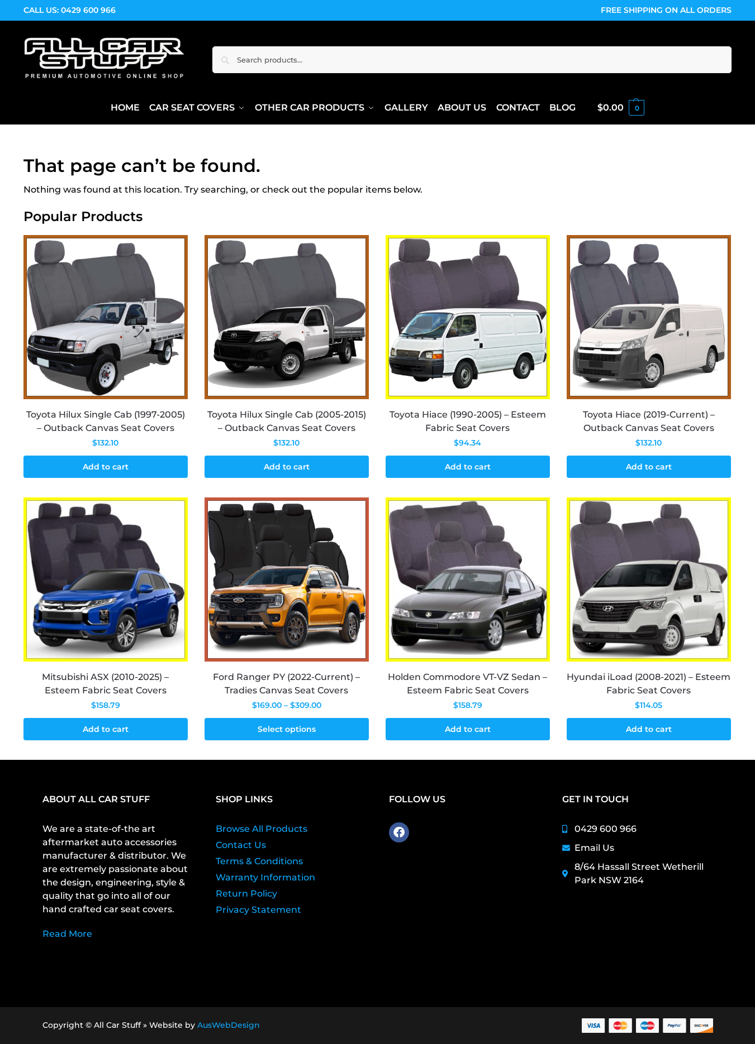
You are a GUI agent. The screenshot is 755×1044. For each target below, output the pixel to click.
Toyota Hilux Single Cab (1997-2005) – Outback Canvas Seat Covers (105, 421)
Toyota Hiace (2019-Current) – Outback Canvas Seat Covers (649, 421)
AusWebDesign (228, 1025)
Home (35, 139)
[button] (620, 107)
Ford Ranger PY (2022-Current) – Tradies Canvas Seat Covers (286, 684)
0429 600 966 (88, 10)
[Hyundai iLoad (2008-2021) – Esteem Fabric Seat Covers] (649, 579)
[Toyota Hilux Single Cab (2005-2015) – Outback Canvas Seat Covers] (287, 317)
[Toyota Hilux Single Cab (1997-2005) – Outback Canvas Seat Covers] (105, 317)
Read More (67, 933)
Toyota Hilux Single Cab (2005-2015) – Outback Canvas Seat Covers (286, 421)
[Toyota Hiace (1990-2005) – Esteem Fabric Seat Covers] (468, 317)
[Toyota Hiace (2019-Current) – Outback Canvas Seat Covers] (649, 317)
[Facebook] (399, 832)
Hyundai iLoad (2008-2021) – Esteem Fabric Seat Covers (648, 684)
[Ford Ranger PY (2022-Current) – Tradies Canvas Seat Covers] (287, 579)
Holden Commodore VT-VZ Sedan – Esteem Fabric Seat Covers (467, 684)
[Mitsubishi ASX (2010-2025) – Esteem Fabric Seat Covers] (105, 579)
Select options (287, 729)
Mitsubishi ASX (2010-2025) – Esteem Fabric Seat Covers (105, 684)
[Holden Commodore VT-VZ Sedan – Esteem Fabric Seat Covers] (468, 579)
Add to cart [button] (106, 467)
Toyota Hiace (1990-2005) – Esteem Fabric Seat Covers (468, 421)
